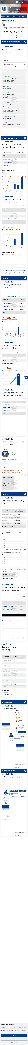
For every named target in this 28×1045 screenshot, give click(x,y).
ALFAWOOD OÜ (7, 660)
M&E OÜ (4, 520)
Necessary (14, 1042)
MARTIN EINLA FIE (7, 162)
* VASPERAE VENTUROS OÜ (10, 404)
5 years (9, 317)
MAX (14, 317)
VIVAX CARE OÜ (6, 523)
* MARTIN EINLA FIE (8, 407)
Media (3, 16)
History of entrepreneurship (13, 16)
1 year (4, 317)
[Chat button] (20, 2)
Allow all (14, 1035)
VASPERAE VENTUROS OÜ (9, 159)
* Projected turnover (11, 296)
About (14, 1039)
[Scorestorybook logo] (1, 2)
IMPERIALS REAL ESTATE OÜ (9, 514)
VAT (23, 16)
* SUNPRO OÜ (6, 410)
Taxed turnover (22, 296)
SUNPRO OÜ (6, 165)
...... (2, 474)
